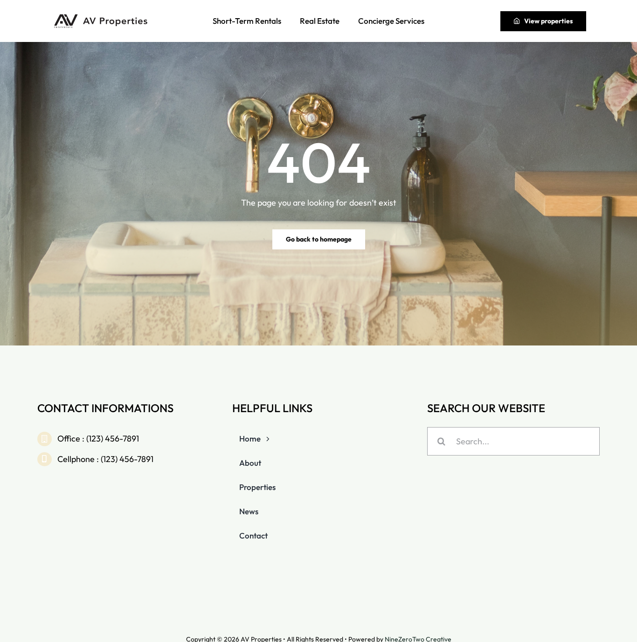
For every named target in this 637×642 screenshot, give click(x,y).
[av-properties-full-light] (102, 16)
